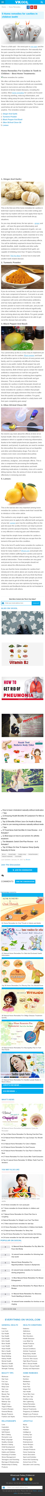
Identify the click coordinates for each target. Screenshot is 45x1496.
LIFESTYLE (28, 1421)
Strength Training (8, 1368)
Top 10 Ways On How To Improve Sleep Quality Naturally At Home (20, 848)
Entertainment (28, 1442)
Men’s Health (6, 1351)
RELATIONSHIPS (9, 1421)
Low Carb (5, 1331)
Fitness (4, 1328)
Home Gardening (29, 1452)
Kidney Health (6, 1358)
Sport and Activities (29, 1457)
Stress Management (9, 1457)
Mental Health (6, 1361)
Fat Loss (5, 1381)
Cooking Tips (27, 1434)
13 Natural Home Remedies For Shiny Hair (18, 1230)
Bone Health (6, 1343)
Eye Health (5, 1336)
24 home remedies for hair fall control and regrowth (21, 1237)
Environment (27, 1437)
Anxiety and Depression (31, 1368)
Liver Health (6, 1346)
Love (3, 1424)
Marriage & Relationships (10, 1462)
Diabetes (26, 1328)
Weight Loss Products (30, 1414)
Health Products (28, 1343)
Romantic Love (7, 1437)
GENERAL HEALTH (10, 1325)
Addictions (26, 1331)
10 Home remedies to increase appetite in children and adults (21, 1200)
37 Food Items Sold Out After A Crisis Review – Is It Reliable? (21, 831)
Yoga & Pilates (7, 1406)
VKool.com (25, 551)
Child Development (8, 1447)
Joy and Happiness (8, 1449)
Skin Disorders (28, 1336)
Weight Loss (6, 1404)
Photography (27, 1439)
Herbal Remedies (33, 854)
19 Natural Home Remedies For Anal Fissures (19, 1147)
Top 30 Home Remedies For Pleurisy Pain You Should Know (22, 985)
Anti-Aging (5, 1384)
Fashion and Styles (8, 1416)
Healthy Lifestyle (7, 1442)
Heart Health (6, 1348)
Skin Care (5, 1391)
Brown (28, 859)
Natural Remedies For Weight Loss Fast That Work (21, 1220)
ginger (37, 223)
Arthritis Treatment (29, 1351)
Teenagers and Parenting (10, 1459)
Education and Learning (31, 1464)
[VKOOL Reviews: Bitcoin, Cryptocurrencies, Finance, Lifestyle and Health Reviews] (22, 2)
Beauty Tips (6, 1394)
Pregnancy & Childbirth (31, 1411)
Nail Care (26, 1376)
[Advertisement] (22, 152)
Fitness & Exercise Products (32, 1416)
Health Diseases (28, 1338)
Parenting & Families (9, 1454)
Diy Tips (26, 1427)
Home (4, 7)
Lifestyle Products (29, 1449)
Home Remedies (14, 7)
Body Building (6, 1356)
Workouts (5, 1376)
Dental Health (12, 854)
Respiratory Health (29, 1353)
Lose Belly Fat (28, 1341)
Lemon (12, 523)
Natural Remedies (29, 1406)
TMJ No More (15, 256)
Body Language (7, 1439)
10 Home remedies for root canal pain (16, 1205)
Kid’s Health (6, 1341)
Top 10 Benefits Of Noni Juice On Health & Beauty (22, 821)
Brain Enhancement (30, 1356)
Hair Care (5, 1379)
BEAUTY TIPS (7, 1373)
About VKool (27, 1483)
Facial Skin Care (28, 1394)
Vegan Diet (27, 1389)
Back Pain (26, 1384)
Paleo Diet (5, 1396)
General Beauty (7, 1411)
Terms (35, 1491)
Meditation (26, 1381)
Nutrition (26, 1379)
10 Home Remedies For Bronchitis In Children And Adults (23, 1227)
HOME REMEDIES (30, 1373)
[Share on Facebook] (28, 7)
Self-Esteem (6, 1432)
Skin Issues (27, 1333)
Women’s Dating (7, 1444)
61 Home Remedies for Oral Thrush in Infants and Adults (21, 923)
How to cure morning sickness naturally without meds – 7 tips (22, 825)
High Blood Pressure (30, 1361)
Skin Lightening (28, 1401)
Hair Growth (6, 1399)
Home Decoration (29, 1454)
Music (25, 1424)
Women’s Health (7, 1363)
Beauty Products (7, 1414)
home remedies (18, 93)
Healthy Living (22, 854)
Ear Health (5, 1333)
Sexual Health (28, 1346)
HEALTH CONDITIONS (32, 1325)
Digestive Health (7, 1366)
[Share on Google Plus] (35, 7)
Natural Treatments (7, 856)
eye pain (34, 47)
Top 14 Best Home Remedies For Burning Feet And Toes (22, 1134)
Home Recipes (28, 1444)
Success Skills (28, 1447)
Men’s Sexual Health (30, 1363)
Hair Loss (5, 1389)
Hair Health (27, 1391)
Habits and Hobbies (8, 1452)
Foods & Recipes (7, 1409)
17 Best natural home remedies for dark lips (18, 1223)
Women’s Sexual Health (31, 1366)
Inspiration (5, 1427)
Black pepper (29, 355)
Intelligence (27, 1432)
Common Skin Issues (30, 1358)
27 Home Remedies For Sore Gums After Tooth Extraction (23, 1156)
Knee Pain (26, 1386)
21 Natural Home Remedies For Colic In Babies (19, 1144)
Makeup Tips (6, 1401)
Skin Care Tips (28, 1396)
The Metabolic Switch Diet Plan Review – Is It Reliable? (19, 843)
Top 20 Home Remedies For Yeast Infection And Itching (22, 1234)
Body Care (5, 1386)
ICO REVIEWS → (10, 1091)
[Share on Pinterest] (31, 7)
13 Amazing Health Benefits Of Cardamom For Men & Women (22, 817)
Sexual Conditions (29, 1348)
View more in (8, 1309)
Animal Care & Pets (29, 1462)
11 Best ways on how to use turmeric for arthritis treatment (20, 837)
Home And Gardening (30, 1459)
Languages (5, 1429)
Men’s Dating (6, 1434)
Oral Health (18, 856)
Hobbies (26, 1429)
